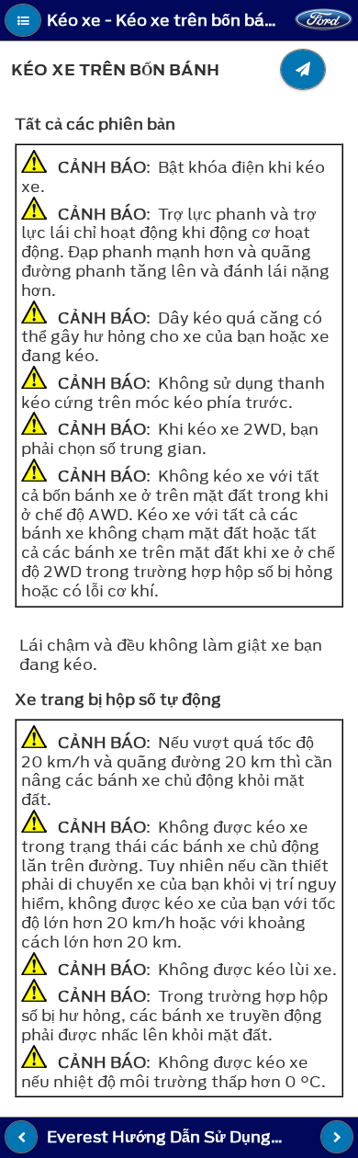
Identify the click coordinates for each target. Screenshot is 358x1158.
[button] (23, 20)
